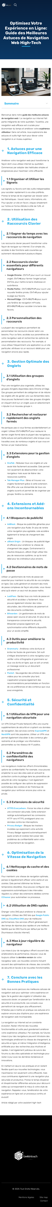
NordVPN (5, 734)
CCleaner (6, 897)
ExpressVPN (41, 731)
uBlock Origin (14, 541)
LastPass (11, 596)
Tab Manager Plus (15, 480)
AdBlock (11, 524)
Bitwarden (12, 613)
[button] (17, 5)
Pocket (10, 673)
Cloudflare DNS (16, 919)
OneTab (10, 463)
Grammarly (12, 649)
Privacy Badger (14, 825)
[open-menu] (9, 5)
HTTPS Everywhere (16, 808)
